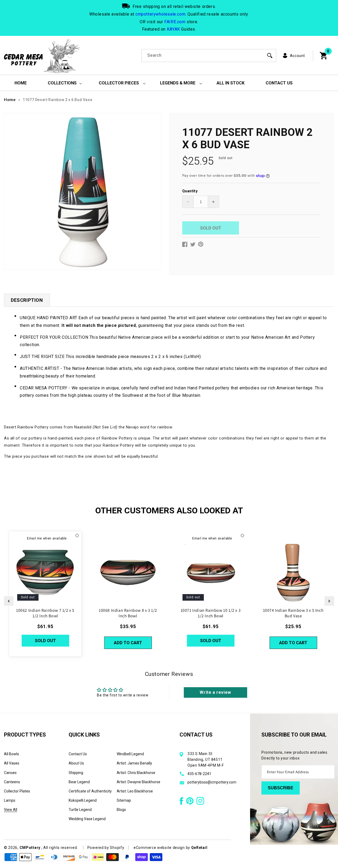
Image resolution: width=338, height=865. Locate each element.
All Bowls (11, 754)
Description (27, 300)
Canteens (12, 782)
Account (297, 56)
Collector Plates (17, 791)
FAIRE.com (174, 21)
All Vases (11, 763)
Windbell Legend (130, 754)
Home (10, 99)
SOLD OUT (45, 640)
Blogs (121, 809)
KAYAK (173, 29)
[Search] (270, 55)
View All (10, 809)
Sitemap (124, 800)
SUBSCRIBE (280, 788)
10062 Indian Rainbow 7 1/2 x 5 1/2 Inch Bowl (45, 613)
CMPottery (30, 847)
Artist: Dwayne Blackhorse (138, 782)
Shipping (76, 773)
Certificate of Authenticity (90, 791)
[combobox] (209, 55)
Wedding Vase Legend (87, 819)
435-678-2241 (199, 774)
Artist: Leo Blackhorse (135, 791)
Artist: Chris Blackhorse (136, 773)
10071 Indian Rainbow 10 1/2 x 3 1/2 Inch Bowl (211, 613)
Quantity (190, 191)
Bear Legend (79, 782)
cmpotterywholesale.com (160, 14)
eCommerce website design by (162, 847)
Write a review (215, 692)
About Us (76, 763)
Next (329, 601)
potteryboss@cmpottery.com (211, 782)
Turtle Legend (80, 809)
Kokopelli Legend (83, 800)
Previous (8, 601)
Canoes (10, 773)
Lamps (9, 800)
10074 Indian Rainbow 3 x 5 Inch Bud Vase (293, 613)
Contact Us (78, 754)
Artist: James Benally (134, 763)
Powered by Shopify (105, 847)
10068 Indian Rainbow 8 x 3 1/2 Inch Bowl (128, 613)
